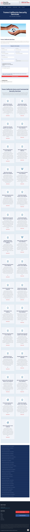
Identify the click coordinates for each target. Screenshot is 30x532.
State (16, 59)
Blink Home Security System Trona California (7, 196)
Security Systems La (7, 530)
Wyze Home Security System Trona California (8, 173)
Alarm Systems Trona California (22, 150)
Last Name (17, 48)
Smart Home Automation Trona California (8, 403)
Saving (19, 7)
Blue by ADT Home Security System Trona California (7, 381)
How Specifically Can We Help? (6, 66)
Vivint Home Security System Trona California (22, 196)
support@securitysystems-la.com (7, 81)
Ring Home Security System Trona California (7, 334)
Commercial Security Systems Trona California (22, 218)
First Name (3, 48)
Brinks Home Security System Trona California (8, 105)
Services (2, 517)
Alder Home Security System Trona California (22, 403)
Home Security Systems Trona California (8, 150)
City (2, 59)
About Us (4, 7)
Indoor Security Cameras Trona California (22, 241)
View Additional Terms (9, 74)
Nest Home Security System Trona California (22, 311)
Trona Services (9, 7)
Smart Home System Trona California (7, 289)
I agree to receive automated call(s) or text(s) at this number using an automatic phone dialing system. (14, 74)
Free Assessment (22, 515)
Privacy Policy (2, 519)
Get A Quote (22, 511)
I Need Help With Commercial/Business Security (7, 64)
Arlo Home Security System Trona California (7, 265)
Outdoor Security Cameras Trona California (22, 173)
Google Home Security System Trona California (8, 127)
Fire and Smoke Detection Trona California (22, 127)
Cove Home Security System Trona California (22, 265)
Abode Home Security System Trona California (22, 105)
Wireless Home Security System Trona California (22, 289)
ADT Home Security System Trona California (22, 381)
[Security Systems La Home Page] (5, 2)
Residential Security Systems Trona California (8, 357)
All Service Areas (15, 7)
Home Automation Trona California (8, 426)
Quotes (2, 515)
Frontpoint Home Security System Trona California (22, 334)
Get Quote (23, 7)
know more (8, 115)
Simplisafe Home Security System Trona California (8, 218)
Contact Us (2, 518)
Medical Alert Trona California (8, 311)
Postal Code (3, 55)
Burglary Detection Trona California (22, 357)
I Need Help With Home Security (6, 63)
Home (1, 7)
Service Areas (13, 16)
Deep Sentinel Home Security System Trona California (7, 241)
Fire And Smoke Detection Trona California (7, 467)
